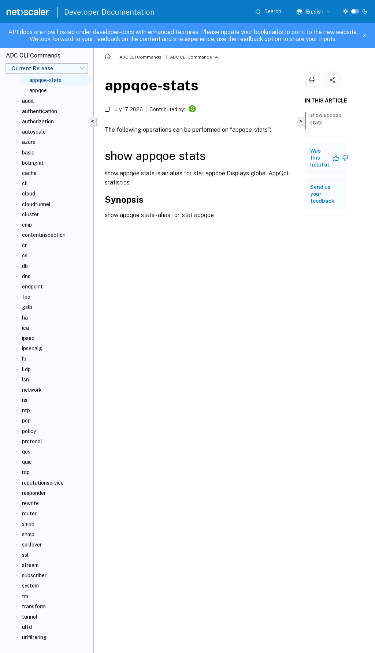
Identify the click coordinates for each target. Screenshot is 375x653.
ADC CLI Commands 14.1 (195, 57)
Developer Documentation (109, 12)
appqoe (38, 90)
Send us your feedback (322, 194)
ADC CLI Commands (140, 57)
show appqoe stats (325, 119)
